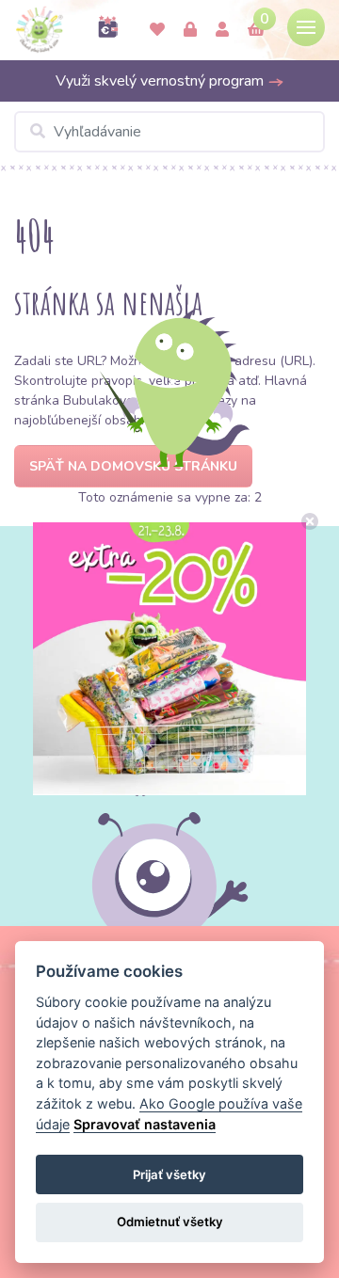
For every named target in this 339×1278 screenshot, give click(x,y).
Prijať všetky (169, 1174)
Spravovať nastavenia (144, 1124)
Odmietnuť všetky (170, 1221)
